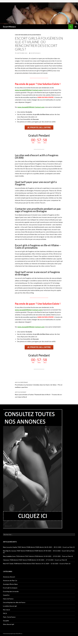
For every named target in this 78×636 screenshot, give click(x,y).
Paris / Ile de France (9, 617)
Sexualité (6, 620)
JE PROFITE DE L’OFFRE (39, 127)
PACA (5, 613)
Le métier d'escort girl (10, 606)
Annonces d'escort (9, 577)
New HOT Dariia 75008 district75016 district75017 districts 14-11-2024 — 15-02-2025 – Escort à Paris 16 (36, 563)
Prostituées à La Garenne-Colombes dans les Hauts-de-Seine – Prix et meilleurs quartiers (38, 385)
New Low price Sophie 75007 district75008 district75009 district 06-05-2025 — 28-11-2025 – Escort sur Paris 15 (39, 547)
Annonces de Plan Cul (10, 580)
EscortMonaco (35, 53)
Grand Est (6, 595)
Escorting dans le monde (11, 591)
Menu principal (75, 26)
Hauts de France (8, 599)
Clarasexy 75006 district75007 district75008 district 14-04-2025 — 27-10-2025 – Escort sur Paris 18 (35, 560)
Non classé (6, 610)
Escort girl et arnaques (10, 588)
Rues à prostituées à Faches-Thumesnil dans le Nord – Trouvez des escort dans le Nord (38, 394)
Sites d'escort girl (8, 624)
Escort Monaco (9, 27)
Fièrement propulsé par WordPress (12, 633)
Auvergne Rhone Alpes (10, 584)
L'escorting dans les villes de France (28, 34)
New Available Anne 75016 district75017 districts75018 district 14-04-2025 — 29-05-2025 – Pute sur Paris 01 (38, 556)
